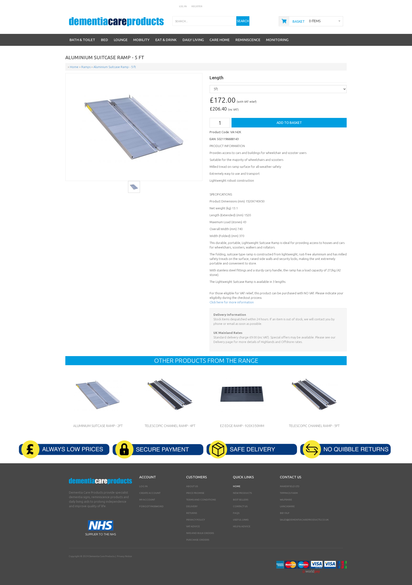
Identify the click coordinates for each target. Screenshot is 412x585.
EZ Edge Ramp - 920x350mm (242, 426)
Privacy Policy (195, 519)
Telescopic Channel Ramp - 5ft (314, 426)
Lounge (121, 40)
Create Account (149, 493)
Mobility (141, 40)
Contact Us (240, 506)
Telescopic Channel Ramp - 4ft (170, 426)
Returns (191, 513)
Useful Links (240, 519)
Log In (183, 6)
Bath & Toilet (82, 40)
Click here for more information (232, 302)
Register (196, 6)
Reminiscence (247, 40)
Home (236, 486)
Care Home (220, 40)
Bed (104, 40)
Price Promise (195, 493)
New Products (242, 493)
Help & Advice (241, 526)
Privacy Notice (124, 556)
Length (216, 77)
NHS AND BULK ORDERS (200, 533)
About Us (192, 486)
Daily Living (193, 40)
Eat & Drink (166, 40)
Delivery (191, 506)
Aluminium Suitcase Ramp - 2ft (98, 426)
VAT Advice (193, 526)
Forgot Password (151, 506)
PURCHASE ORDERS (197, 539)
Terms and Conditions (201, 499)
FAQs (236, 513)
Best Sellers (240, 499)
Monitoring (277, 40)
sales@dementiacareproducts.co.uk (304, 519)
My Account (147, 499)
